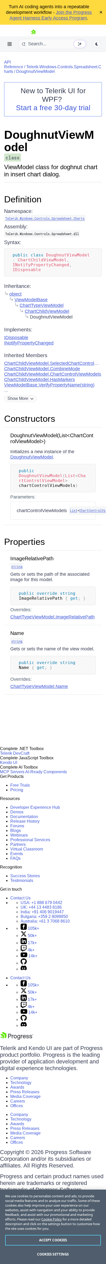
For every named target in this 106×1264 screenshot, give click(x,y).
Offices (16, 1106)
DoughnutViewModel (35, 71)
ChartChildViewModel (47, 311)
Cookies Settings (53, 1254)
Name (17, 633)
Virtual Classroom (26, 849)
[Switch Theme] (97, 44)
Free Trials (20, 785)
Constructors (29, 419)
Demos (16, 812)
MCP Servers (12, 772)
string (16, 566)
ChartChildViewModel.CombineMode (42, 368)
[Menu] (9, 44)
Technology (20, 1082)
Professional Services (30, 840)
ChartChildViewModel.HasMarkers (39, 379)
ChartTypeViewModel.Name (39, 686)
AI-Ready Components (46, 772)
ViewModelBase (31, 299)
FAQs (15, 858)
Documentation (24, 816)
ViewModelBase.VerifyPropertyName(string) (49, 385)
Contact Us (20, 898)
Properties (24, 542)
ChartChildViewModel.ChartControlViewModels (52, 374)
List (73, 510)
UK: (41, 907)
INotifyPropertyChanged (29, 343)
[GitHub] (24, 963)
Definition (22, 199)
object (15, 294)
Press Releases (24, 1092)
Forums (17, 826)
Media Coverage (25, 1096)
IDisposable (16, 337)
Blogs (15, 830)
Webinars (19, 835)
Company (19, 1078)
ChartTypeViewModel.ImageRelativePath (52, 617)
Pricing (16, 790)
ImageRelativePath (32, 558)
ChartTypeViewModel (42, 305)
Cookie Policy (51, 1219)
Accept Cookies (53, 1240)
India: (42, 912)
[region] (53, 1227)
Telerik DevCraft (14, 753)
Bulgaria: (44, 916)
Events (16, 854)
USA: (41, 902)
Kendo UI (8, 762)
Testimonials (21, 880)
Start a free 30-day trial (53, 108)
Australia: (45, 921)
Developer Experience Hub (35, 807)
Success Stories (25, 876)
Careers (17, 1101)
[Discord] (24, 969)
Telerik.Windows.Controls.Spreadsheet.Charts (45, 218)
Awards (17, 1087)
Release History (25, 821)
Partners (18, 844)
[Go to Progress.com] (16, 1038)
